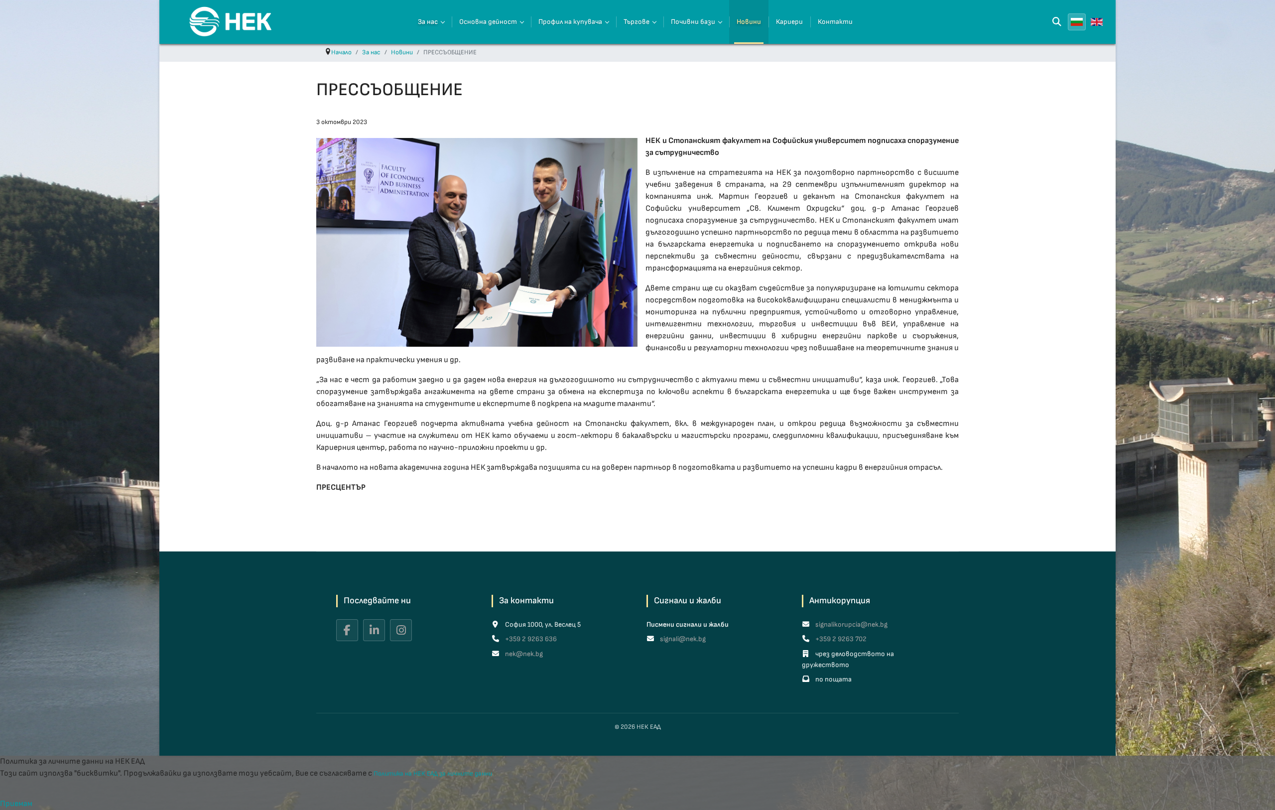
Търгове (636, 21)
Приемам (16, 804)
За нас (428, 21)
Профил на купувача (570, 21)
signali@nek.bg (682, 639)
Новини (749, 21)
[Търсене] (1057, 21)
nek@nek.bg (523, 654)
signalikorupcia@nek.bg (851, 624)
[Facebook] (347, 630)
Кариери (789, 21)
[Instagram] (401, 630)
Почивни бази (693, 21)
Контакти (835, 21)
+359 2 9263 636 (530, 639)
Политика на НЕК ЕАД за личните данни (433, 774)
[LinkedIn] (374, 630)
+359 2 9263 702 (840, 639)
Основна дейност (488, 21)
